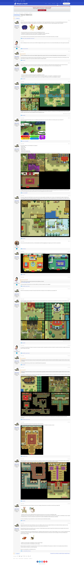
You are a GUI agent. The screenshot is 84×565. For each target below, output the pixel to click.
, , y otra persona (28, 38)
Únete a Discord (66, 3)
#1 (69, 20)
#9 (69, 241)
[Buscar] (62, 1)
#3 (69, 51)
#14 (69, 345)
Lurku (17, 46)
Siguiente (17, 18)
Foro (57, 3)
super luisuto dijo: (24, 279)
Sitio (46, 3)
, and (26, 419)
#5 (69, 81)
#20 (69, 523)
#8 (69, 195)
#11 (69, 277)
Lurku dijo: (22, 53)
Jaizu (17, 246)
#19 (69, 503)
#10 (69, 251)
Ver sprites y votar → (42, 10)
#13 (69, 299)
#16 (69, 367)
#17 (69, 422)
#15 (69, 355)
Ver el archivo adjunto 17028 (25, 282)
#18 (69, 458)
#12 (69, 288)
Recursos (53, 3)
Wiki (60, 3)
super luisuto (16, 16)
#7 (69, 143)
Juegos (49, 3)
